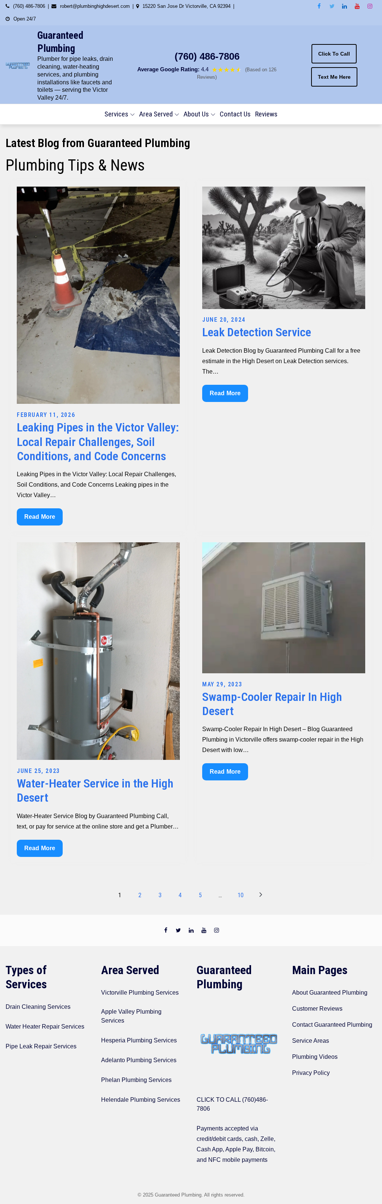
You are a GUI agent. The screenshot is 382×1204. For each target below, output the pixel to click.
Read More (41, 519)
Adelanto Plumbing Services (138, 1060)
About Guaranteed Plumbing (329, 992)
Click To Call (334, 54)
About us (196, 114)
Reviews (266, 114)
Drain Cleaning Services (38, 1007)
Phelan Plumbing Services (136, 1080)
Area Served (156, 114)
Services (116, 114)
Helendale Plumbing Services (140, 1100)
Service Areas (310, 1041)
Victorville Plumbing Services (140, 992)
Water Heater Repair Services (45, 1026)
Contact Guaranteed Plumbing (332, 1024)
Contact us (235, 114)
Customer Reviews (317, 1008)
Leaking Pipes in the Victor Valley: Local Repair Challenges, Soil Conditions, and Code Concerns (98, 441)
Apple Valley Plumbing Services (131, 1016)
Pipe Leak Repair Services (41, 1046)
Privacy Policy (311, 1073)
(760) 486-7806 (207, 56)
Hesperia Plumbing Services (139, 1040)
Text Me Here (334, 77)
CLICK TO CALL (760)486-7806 (232, 1104)
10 (241, 895)
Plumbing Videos (315, 1057)
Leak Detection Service (256, 332)
